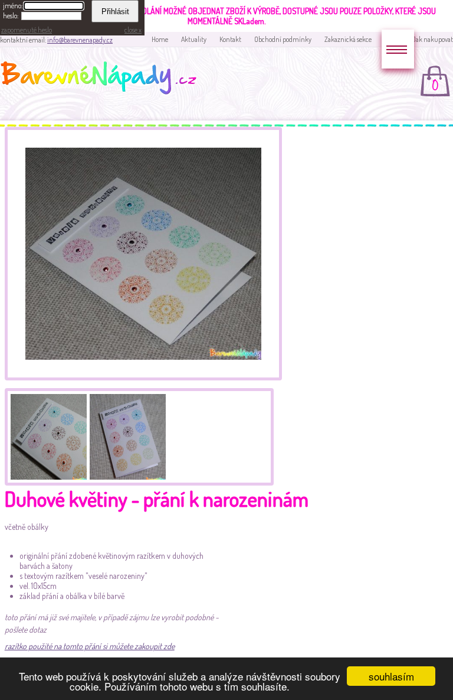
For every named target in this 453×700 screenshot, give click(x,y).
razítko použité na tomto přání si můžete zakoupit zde (90, 646)
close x (133, 29)
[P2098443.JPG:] (143, 377)
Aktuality (193, 39)
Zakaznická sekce (348, 39)
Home (160, 39)
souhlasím (391, 676)
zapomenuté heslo (26, 29)
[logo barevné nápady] (102, 79)
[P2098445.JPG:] (126, 435)
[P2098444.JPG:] (47, 435)
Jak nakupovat (432, 39)
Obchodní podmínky (282, 39)
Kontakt (230, 39)
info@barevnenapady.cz (80, 39)
